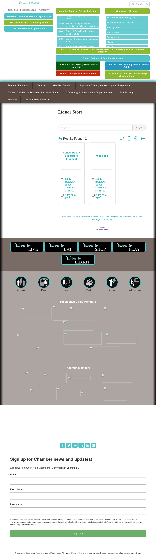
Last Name (16, 504)
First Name (16, 489)
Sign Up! (78, 533)
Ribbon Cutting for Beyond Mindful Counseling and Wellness (82, 22)
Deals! (11, 99)
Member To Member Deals (124, 217)
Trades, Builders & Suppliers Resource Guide (33, 92)
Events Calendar (90, 217)
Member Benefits (62, 85)
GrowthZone (101, 553)
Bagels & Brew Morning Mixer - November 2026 (81, 45)
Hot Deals (104, 217)
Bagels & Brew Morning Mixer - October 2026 (81, 30)
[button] (60, 138)
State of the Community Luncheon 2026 (82, 38)
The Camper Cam (115, 45)
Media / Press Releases (37, 99)
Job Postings (127, 92)
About (39, 85)
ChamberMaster (126, 553)
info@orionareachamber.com (21, 436)
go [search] (140, 127)
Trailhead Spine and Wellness (121, 20)
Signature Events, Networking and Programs (103, 85)
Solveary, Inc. (113, 35)
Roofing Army (113, 25)
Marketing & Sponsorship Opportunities (88, 92)
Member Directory (18, 85)
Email (13, 474)
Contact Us (107, 219)
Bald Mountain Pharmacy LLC (121, 15)
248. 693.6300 (14, 431)
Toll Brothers (113, 30)
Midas (110, 40)
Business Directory (71, 217)
